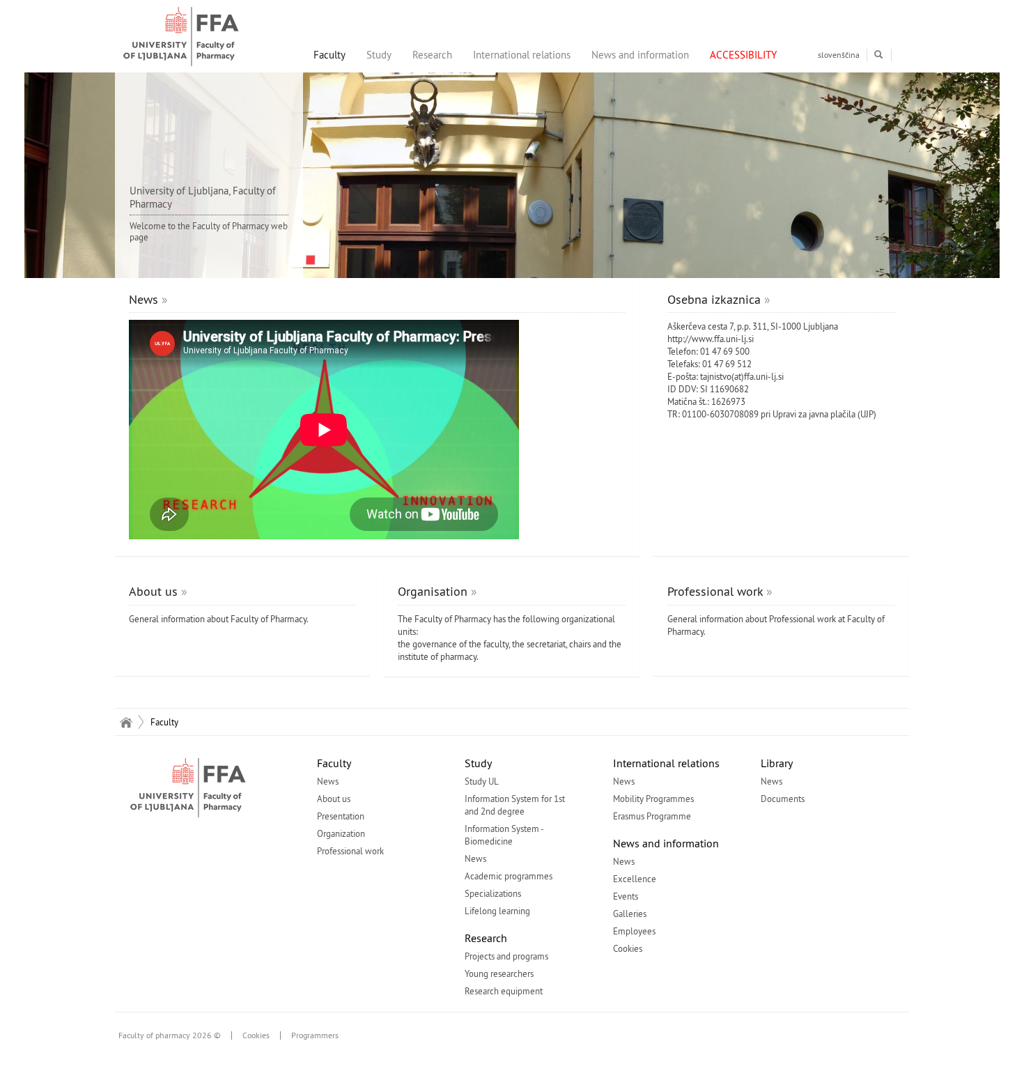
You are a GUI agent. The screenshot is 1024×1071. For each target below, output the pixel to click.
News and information (640, 54)
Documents (783, 798)
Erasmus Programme (652, 816)
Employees (634, 931)
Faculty (329, 54)
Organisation (432, 591)
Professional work (715, 591)
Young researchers (499, 973)
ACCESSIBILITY (743, 54)
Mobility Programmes (653, 798)
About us (153, 591)
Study (378, 54)
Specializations (493, 893)
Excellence (634, 878)
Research (432, 54)
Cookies (627, 948)
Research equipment (504, 990)
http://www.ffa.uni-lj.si (710, 338)
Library (777, 763)
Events (625, 896)
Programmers (315, 1035)
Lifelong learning (497, 910)
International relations (522, 54)
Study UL (482, 781)
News (143, 299)
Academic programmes (508, 875)
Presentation (340, 816)
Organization (341, 833)
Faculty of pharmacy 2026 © (169, 1035)
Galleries (629, 913)
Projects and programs (506, 956)
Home (126, 722)
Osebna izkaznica (714, 299)
